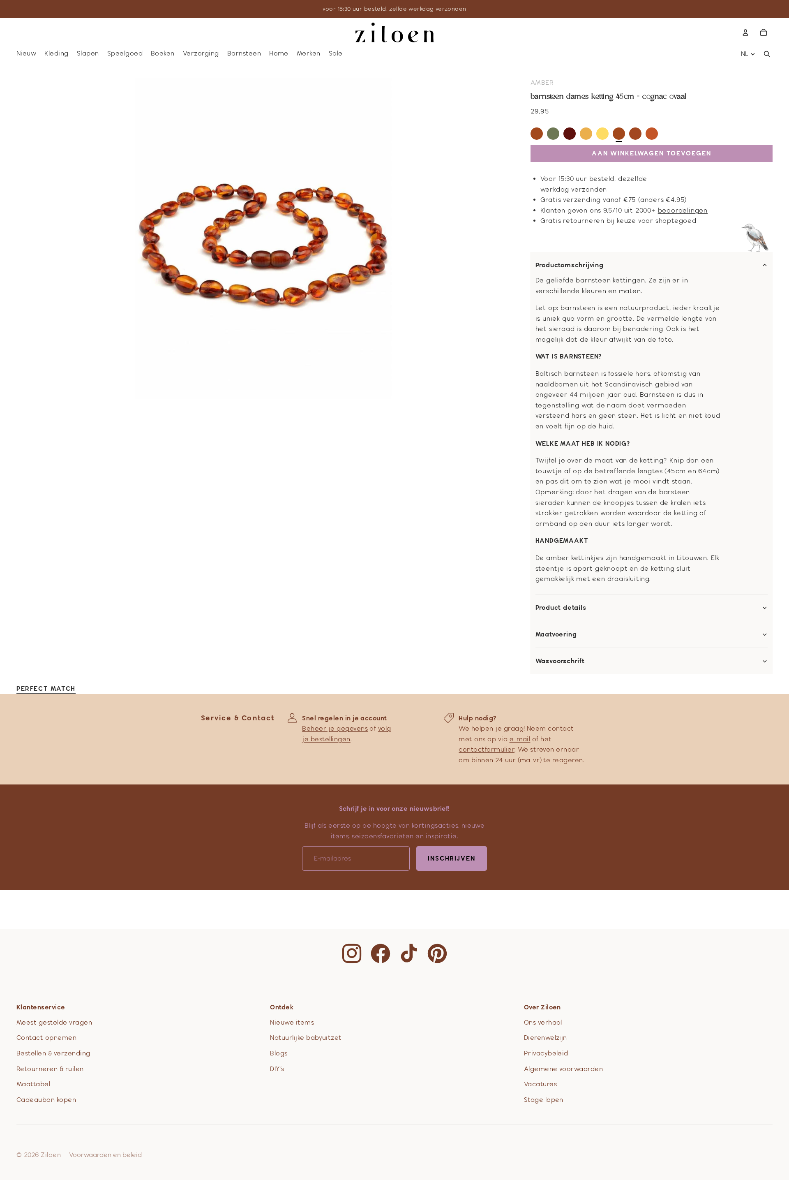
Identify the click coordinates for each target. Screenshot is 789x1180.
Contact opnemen (46, 1037)
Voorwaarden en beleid (105, 1155)
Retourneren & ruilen (50, 1069)
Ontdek (281, 1007)
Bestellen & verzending (53, 1053)
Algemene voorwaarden (563, 1069)
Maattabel (33, 1084)
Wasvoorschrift (560, 661)
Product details (560, 607)
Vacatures (540, 1084)
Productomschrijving (569, 265)
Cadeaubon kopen (46, 1100)
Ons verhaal (543, 1022)
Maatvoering (556, 634)
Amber (542, 82)
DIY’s (277, 1069)
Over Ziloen (542, 1007)
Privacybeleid (546, 1053)
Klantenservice (40, 1007)
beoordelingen (683, 210)
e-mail (520, 739)
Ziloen (51, 1155)
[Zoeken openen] (767, 54)
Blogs (278, 1053)
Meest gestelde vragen (54, 1022)
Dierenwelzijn (545, 1037)
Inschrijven (451, 858)
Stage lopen (543, 1100)
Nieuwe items (292, 1022)
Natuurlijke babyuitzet (306, 1037)
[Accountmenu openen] (745, 32)
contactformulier (486, 749)
